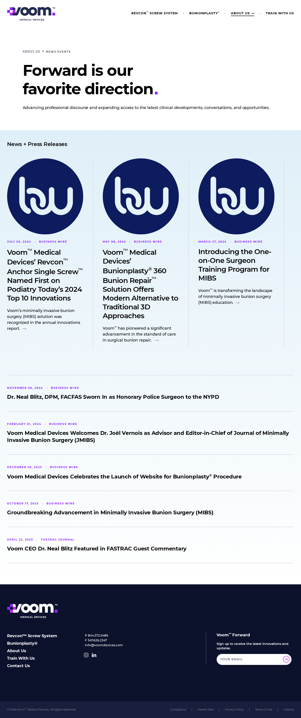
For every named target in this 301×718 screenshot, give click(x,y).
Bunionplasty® (22, 643)
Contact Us (18, 666)
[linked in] (94, 655)
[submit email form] (286, 659)
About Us (16, 651)
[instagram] (86, 655)
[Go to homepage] (31, 14)
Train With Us (21, 658)
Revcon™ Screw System (32, 636)
